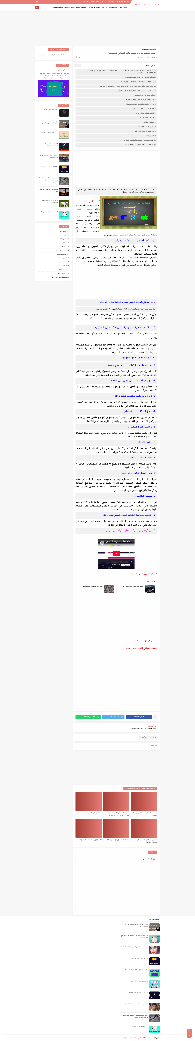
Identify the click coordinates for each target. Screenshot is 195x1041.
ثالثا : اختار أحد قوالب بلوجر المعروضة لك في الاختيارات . (136, 91)
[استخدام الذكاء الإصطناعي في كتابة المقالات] (144, 801)
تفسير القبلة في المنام (51, 110)
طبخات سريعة (62, 266)
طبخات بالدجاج (62, 262)
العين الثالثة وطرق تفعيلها (49, 212)
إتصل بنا (91, 1)
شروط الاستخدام (100, 1)
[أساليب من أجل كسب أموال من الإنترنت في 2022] (144, 828)
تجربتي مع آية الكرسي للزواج (49, 132)
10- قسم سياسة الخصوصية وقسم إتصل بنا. (139, 140)
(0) (76, 57)
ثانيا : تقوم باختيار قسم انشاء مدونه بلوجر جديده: (138, 82)
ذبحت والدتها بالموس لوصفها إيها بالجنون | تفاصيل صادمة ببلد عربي (48, 180)
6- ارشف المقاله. (149, 122)
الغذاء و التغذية (69, 7)
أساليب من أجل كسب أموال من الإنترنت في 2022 (145, 841)
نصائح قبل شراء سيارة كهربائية (133, 586)
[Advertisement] (97, 28)
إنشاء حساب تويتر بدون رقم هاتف (117, 840)
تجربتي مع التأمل (62, 258)
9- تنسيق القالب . (149, 136)
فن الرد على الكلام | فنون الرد (139, 981)
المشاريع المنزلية (94, 7)
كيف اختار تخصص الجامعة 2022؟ (92, 586)
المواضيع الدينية (81, 7)
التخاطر (64, 247)
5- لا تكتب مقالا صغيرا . (147, 118)
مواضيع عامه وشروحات (109, 7)
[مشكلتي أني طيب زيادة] (88, 801)
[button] (139, 717)
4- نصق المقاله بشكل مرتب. (145, 113)
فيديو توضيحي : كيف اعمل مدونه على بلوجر (140, 145)
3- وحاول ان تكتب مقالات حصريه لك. (143, 109)
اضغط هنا (137, 641)
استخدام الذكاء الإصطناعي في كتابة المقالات (144, 814)
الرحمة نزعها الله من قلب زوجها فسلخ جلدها (134, 947)
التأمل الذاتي (63, 239)
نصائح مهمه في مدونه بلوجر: (145, 95)
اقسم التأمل (123, 7)
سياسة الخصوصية (112, 1)
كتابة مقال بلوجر (62, 273)
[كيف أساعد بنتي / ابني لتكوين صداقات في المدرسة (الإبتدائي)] (116, 801)
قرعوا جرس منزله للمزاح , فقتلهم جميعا (136, 1004)
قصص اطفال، (62, 269)
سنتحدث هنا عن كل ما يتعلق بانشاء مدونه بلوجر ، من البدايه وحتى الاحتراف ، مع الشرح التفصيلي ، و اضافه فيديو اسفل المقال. (120, 72)
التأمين (65, 243)
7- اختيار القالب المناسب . (146, 127)
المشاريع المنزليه (61, 250)
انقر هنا (132, 574)
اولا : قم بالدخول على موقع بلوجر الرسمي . (140, 77)
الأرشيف (85, 1)
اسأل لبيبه (131, 648)
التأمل (65, 235)
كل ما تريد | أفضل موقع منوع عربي (141, 5)
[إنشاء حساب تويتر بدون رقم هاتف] (116, 828)
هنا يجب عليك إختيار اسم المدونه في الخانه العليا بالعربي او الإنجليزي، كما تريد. (127, 86)
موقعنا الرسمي (58, 7)
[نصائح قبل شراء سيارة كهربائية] (88, 828)
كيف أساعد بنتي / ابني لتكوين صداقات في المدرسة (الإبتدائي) (118, 814)
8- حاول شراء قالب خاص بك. (145, 131)
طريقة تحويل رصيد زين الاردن (49, 166)
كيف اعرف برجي (63, 70)
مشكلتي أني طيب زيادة (93, 813)
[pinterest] (36, 1)
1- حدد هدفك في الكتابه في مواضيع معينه (140, 100)
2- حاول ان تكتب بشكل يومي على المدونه (141, 104)
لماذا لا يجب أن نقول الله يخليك (138, 992)
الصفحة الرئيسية (124, 1)
